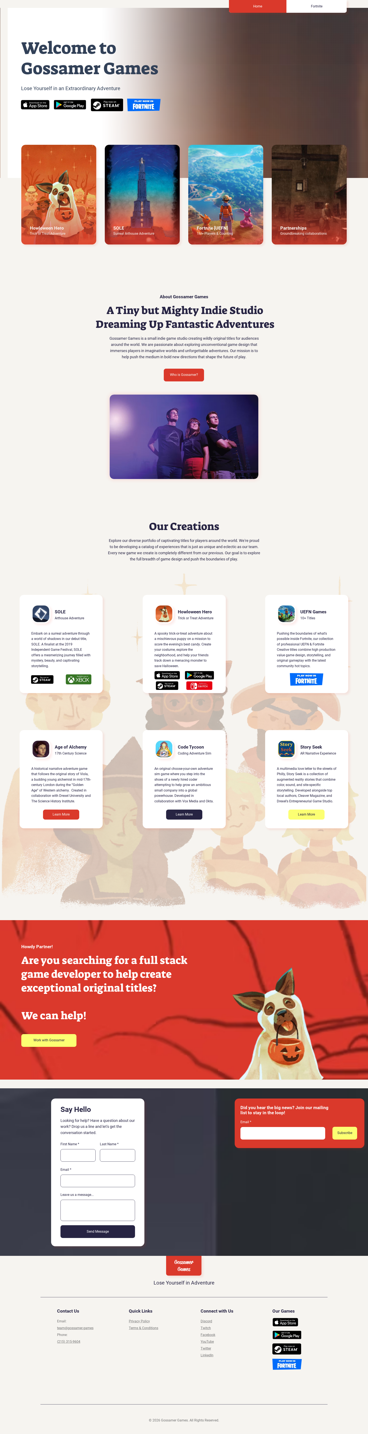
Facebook (208, 1335)
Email (64, 1169)
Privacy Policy (139, 1321)
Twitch (206, 1328)
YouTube (207, 1342)
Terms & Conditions (143, 1328)
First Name (68, 1144)
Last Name (108, 1144)
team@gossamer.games (75, 1328)
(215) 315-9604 (68, 1342)
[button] (48, 1040)
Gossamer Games (183, 1266)
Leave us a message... (77, 1195)
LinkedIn (207, 1355)
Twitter (206, 1348)
